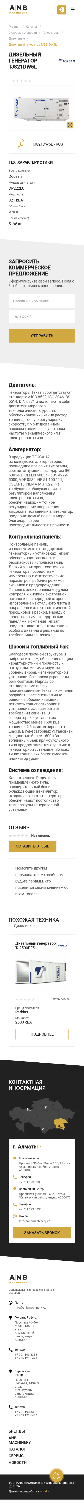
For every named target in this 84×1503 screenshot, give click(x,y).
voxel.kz (45, 1491)
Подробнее (42, 1034)
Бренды (17, 1431)
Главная (14, 26)
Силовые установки (23, 32)
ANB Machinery (20, 1440)
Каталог (31, 26)
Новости (18, 1462)
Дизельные (17, 38)
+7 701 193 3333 (30, 1182)
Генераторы (50, 32)
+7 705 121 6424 (26, 1358)
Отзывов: (61, 999)
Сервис (16, 1456)
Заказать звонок (42, 1232)
